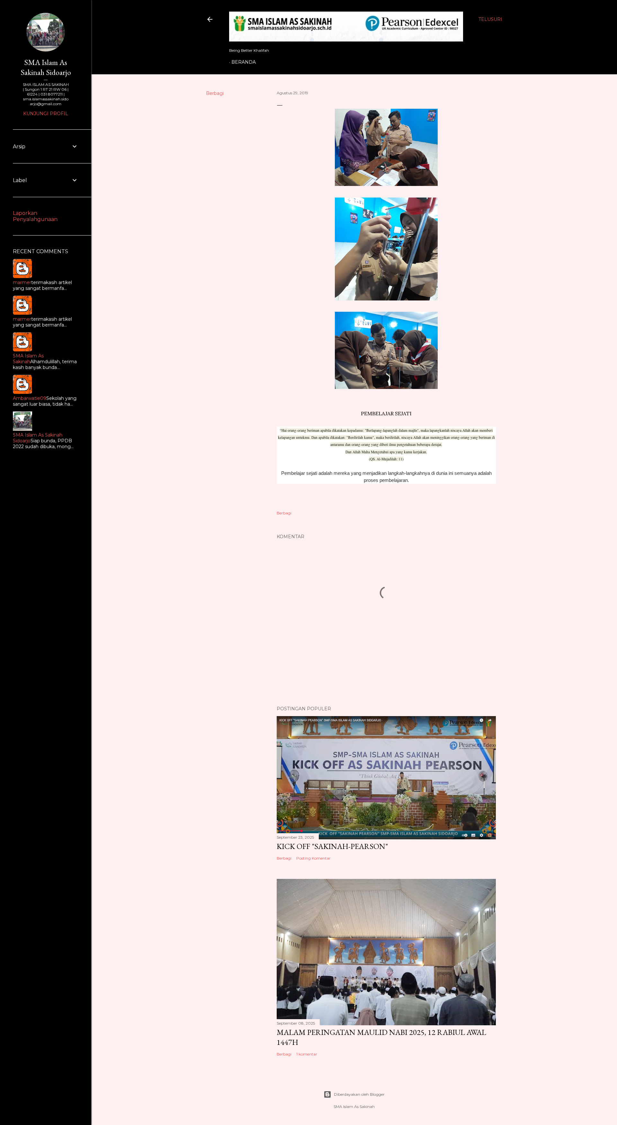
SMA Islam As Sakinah (28, 358)
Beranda (243, 62)
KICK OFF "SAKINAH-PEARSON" (332, 846)
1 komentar (306, 1054)
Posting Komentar (313, 858)
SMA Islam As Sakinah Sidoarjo (46, 67)
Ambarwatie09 (29, 398)
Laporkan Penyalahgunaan (35, 216)
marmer (22, 282)
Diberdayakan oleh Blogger (359, 1094)
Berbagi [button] (215, 93)
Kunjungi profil (45, 113)
